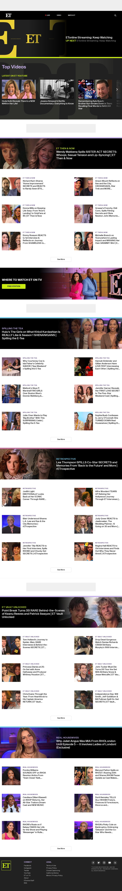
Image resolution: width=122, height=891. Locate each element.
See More (61, 259)
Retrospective (66, 459)
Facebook (27, 865)
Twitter (26, 870)
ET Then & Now (65, 148)
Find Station (13, 286)
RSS (25, 883)
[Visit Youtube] (110, 863)
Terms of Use (51, 865)
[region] (33, 39)
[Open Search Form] (115, 15)
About (26, 878)
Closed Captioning (53, 870)
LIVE (48, 15)
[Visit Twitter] (99, 863)
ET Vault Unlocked (14, 607)
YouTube (27, 873)
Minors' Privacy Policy (54, 875)
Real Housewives (67, 738)
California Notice (52, 873)
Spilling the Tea (12, 328)
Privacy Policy (51, 868)
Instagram (27, 868)
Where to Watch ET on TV (22, 280)
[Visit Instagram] (104, 863)
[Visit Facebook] (93, 863)
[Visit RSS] (115, 863)
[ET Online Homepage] (8, 15)
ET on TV (27, 875)
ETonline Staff (29, 880)
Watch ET (71, 15)
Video (59, 15)
